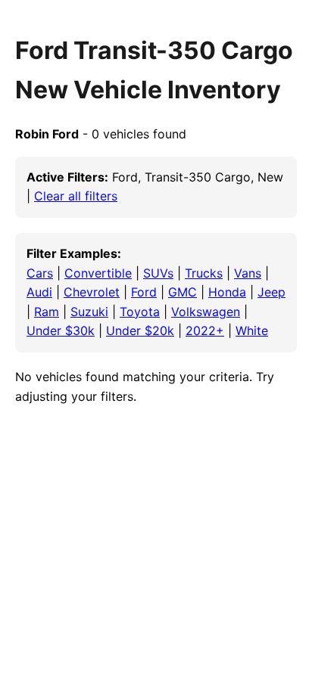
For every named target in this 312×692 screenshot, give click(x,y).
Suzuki (89, 311)
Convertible (98, 273)
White (252, 330)
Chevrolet (92, 291)
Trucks (204, 273)
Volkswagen (205, 311)
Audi (39, 291)
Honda (227, 291)
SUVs (158, 273)
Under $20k (140, 330)
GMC (182, 291)
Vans (247, 273)
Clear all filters (75, 195)
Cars (40, 273)
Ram (46, 311)
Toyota (140, 311)
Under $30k (61, 330)
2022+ (205, 330)
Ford (144, 291)
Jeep (271, 291)
